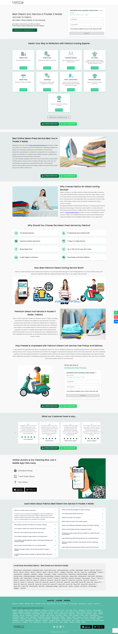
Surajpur (79, 617)
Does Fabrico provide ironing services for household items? (80, 538)
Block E (22, 572)
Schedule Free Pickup (51, 124)
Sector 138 (92, 584)
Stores (43, 603)
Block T (57, 572)
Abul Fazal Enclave (63, 570)
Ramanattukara (62, 613)
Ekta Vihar (70, 572)
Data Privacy (82, 603)
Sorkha (71, 586)
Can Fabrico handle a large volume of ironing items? (30, 536)
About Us (15, 603)
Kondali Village (49, 576)
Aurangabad (15, 617)
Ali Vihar (72, 570)
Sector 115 (24, 584)
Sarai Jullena (86, 578)
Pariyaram (69, 619)
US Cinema (84, 586)
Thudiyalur (25, 622)
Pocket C (50, 578)
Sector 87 (53, 582)
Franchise (37, 603)
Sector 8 (23, 580)
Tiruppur (68, 617)
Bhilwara (62, 617)
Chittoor (22, 615)
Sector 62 (87, 580)
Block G (33, 572)
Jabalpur (100, 613)
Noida (26, 610)
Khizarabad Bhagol (30, 576)
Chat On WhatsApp (69, 124)
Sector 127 (54, 584)
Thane (82, 619)
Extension (17, 578)
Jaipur (61, 622)
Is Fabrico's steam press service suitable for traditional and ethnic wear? (80, 533)
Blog (32, 603)
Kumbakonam (37, 622)
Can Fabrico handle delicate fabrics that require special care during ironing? (33, 540)
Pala (21, 613)
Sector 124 (46, 584)
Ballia (70, 610)
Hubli (47, 615)
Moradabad (15, 620)
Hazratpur (48, 574)
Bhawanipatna (56, 619)
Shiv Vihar (42, 586)
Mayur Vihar (74, 576)
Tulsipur (31, 610)
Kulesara (58, 576)
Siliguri (98, 619)
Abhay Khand (18, 570)
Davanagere (92, 617)
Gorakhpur (36, 612)
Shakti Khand (34, 586)
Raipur (61, 612)
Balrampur (37, 610)
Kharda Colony (18, 576)
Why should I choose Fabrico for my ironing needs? (30, 545)
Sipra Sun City (63, 586)
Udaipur (66, 622)
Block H (39, 572)
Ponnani (101, 620)
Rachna (71, 578)
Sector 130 (77, 584)
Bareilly (95, 613)
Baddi (29, 619)
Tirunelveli (88, 620)
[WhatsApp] (116, 312)
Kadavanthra (43, 612)
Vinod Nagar (92, 586)
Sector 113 (17, 584)
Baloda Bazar (55, 617)
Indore (70, 615)
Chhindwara (59, 615)
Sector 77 (24, 582)
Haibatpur (27, 574)
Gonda (67, 612)
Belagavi (78, 622)
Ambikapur (29, 615)
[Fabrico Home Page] (17, 2)
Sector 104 (90, 582)
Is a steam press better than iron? (72, 513)
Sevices (21, 603)
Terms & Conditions (62, 603)
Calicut (63, 619)
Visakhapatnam (94, 615)
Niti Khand (99, 576)
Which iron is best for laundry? (71, 517)
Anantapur (15, 615)
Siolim (86, 615)
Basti (63, 610)
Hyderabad (33, 617)
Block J (45, 572)
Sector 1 (94, 578)
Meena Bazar (83, 576)
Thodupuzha (23, 619)
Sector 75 (17, 582)
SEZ (22, 578)
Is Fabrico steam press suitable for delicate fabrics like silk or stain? (33, 554)
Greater (100, 572)
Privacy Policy (73, 603)
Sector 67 (94, 580)
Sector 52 (79, 580)
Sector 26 (50, 580)
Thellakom (15, 613)
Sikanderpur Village (52, 586)
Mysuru (66, 615)
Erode (82, 615)
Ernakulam (50, 613)
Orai (67, 610)
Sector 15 (36, 580)
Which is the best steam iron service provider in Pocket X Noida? (32, 549)
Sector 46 (72, 580)
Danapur (45, 622)
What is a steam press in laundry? (25, 510)
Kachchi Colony (63, 574)
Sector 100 (82, 582)
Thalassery (15, 619)
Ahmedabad (40, 617)
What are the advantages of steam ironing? (76, 510)
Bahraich (72, 612)
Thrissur (14, 612)
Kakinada (34, 619)
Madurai (58, 620)
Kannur (44, 613)
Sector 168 (25, 586)
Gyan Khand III (18, 574)
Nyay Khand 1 (28, 578)
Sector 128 (62, 584)
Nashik (74, 617)
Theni (21, 620)
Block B (93, 570)
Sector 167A (17, 586)
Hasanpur (34, 574)
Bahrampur (79, 570)
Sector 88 (60, 582)
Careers (89, 603)
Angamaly (89, 612)
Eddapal (83, 612)
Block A (87, 570)
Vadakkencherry (29, 620)
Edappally (20, 612)
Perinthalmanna (66, 620)
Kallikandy (100, 617)
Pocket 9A (37, 578)
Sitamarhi (85, 617)
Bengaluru (76, 615)
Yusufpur (23, 588)
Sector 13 (29, 580)
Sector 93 (67, 582)
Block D (16, 572)
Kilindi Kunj (40, 576)
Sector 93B (75, 582)
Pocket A (43, 578)
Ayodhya (92, 619)
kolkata (23, 617)
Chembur (95, 620)
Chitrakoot (45, 610)
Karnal (83, 620)
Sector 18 (43, 580)
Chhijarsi (63, 572)
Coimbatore (88, 613)
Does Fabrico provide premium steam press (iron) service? (80, 547)
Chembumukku (97, 610)
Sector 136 (84, 584)
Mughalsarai (82, 610)
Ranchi (87, 619)
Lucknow (89, 610)
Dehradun (76, 619)
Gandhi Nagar (92, 572)
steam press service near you (38, 145)
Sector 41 (65, 580)
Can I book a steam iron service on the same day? (30, 528)
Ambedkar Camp (38, 570)
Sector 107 (98, 582)
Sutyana (77, 586)
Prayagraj (52, 620)
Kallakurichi (38, 620)
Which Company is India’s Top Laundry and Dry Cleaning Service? (80, 542)
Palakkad (48, 617)
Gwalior (52, 615)
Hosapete (35, 615)
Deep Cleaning (51, 603)
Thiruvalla (42, 615)
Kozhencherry (27, 613)
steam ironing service (72, 212)
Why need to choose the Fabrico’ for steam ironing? (30, 524)
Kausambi (92, 574)
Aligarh (78, 612)
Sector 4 (16, 580)
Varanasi (50, 612)
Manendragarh (36, 613)
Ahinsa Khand (27, 570)
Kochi (55, 613)
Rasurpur (78, 578)
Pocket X (57, 578)
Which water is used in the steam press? (74, 521)
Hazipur (41, 574)
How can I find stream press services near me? (29, 532)
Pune (27, 617)
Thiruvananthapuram (45, 619)
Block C (98, 570)
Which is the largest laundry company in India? (77, 529)
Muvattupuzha (16, 622)
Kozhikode (51, 610)
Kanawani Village (82, 574)
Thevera (100, 612)
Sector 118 (31, 584)
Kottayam (45, 620)
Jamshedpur (80, 613)
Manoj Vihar (65, 576)
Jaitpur (54, 574)
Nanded (51, 622)
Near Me (27, 603)
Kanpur (75, 610)
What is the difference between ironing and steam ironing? (80, 525)
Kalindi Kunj (72, 574)
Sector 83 (38, 582)
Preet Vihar (64, 578)
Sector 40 (58, 580)
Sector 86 (46, 582)
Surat (30, 622)
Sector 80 (31, 582)
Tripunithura (28, 612)
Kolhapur (72, 622)
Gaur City (84, 572)
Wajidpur (16, 588)
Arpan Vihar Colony (50, 570)
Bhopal (56, 622)
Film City (77, 572)
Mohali (78, 620)
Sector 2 (100, 578)
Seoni (73, 620)
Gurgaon (14, 610)
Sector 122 (39, 584)
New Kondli (91, 576)
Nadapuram (72, 613)
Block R (51, 572)
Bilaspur (57, 612)
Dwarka (84, 622)
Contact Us (96, 603)
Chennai (58, 610)
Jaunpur (21, 610)
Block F (27, 572)
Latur (95, 612)
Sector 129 (69, 584)
